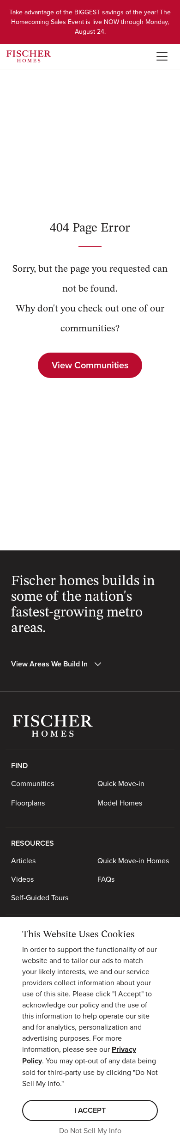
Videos (22, 879)
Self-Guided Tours (39, 897)
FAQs (105, 879)
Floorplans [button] (28, 803)
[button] (56, 664)
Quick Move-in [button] (120, 783)
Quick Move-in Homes (133, 860)
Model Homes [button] (119, 803)
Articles (23, 860)
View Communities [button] (90, 365)
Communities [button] (32, 783)
